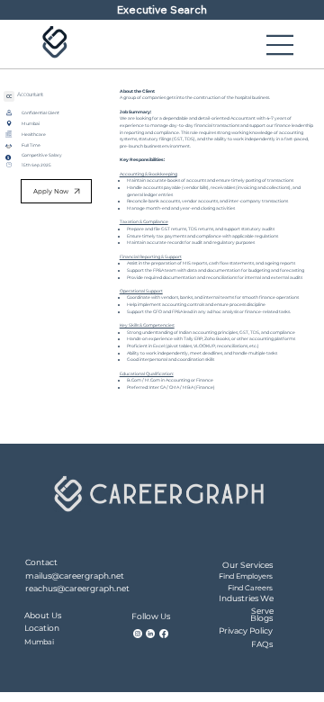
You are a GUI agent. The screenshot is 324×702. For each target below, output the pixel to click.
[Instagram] (137, 633)
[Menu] (281, 45)
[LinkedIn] (150, 633)
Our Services (247, 565)
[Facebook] (163, 633)
